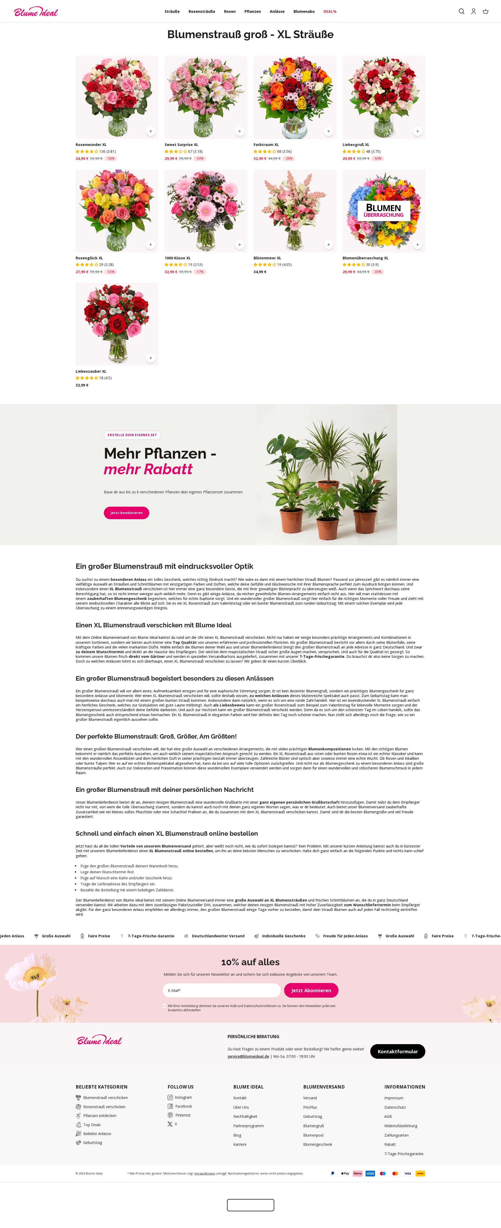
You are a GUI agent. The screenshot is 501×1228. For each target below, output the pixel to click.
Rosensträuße (202, 11)
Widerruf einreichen (251, 1205)
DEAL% (330, 11)
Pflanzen (252, 11)
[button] (87, 151)
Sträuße (172, 11)
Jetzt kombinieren (127, 512)
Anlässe (277, 11)
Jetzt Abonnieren (311, 990)
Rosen (230, 11)
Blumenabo (304, 11)
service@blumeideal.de (248, 1056)
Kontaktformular (398, 1051)
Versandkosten (204, 1173)
